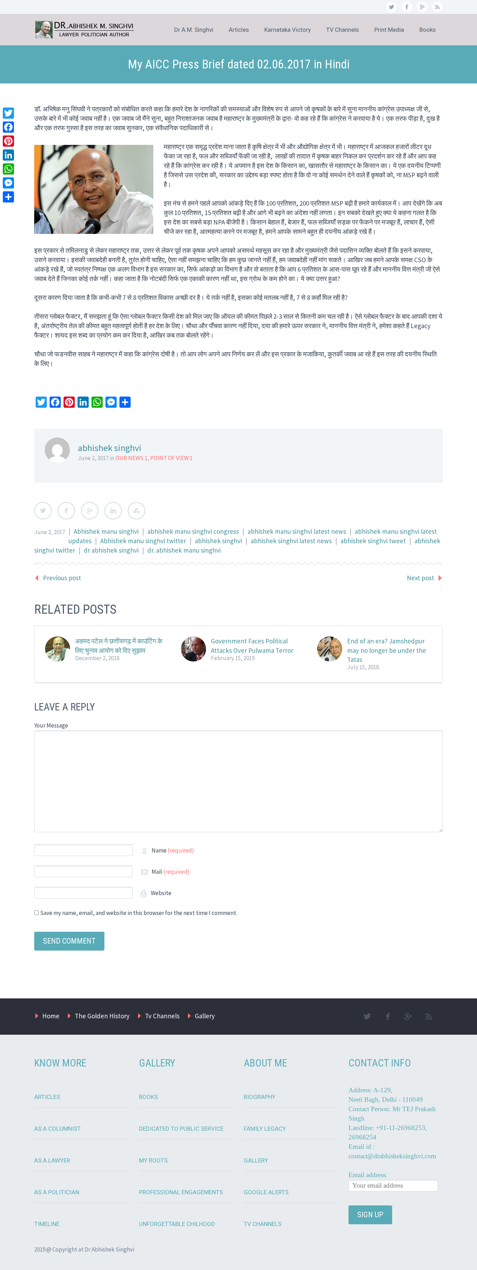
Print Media (389, 29)
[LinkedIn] (8, 155)
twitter (391, 7)
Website (160, 893)
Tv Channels (162, 1016)
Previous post (62, 578)
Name (173, 850)
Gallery (205, 1016)
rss (437, 7)
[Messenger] (8, 183)
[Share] (8, 197)
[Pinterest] (8, 141)
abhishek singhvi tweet (373, 541)
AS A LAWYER (52, 1160)
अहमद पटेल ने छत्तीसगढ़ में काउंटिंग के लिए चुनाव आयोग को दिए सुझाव (118, 645)
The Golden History (102, 1016)
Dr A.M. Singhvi (193, 29)
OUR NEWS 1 (131, 458)
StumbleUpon (136, 510)
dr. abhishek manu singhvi (184, 550)
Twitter (43, 510)
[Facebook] (8, 127)
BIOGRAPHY (260, 1096)
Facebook (66, 510)
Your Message (51, 725)
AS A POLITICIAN (56, 1192)
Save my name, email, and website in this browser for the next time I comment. (138, 913)
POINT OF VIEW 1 (171, 458)
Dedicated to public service (181, 1128)
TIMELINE (46, 1223)
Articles (239, 29)
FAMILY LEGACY (265, 1128)
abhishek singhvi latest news (291, 541)
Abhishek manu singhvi (106, 531)
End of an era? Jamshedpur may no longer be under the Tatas (386, 650)
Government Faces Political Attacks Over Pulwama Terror (252, 645)
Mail (171, 872)
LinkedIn (113, 510)
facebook (407, 7)
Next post (420, 578)
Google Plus (89, 510)
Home (50, 1016)
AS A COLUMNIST (57, 1128)
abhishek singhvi (218, 541)
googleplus (422, 7)
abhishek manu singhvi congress (193, 531)
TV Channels (342, 29)
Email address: (367, 1175)
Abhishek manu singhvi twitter (143, 541)
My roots (153, 1160)
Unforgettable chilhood (177, 1223)
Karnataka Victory (287, 29)
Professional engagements (181, 1192)
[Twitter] (8, 113)
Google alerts (266, 1192)
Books (427, 29)
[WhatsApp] (8, 169)
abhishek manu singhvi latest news (297, 531)
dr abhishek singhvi (111, 550)
